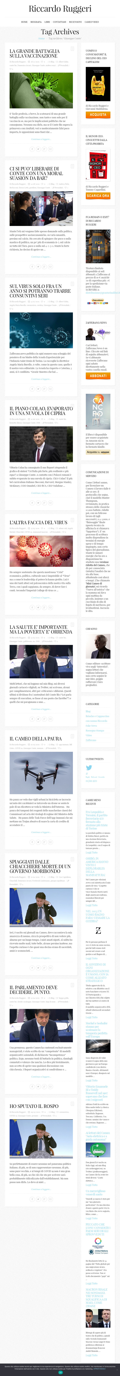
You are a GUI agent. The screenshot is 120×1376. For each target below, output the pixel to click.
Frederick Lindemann (41, 881)
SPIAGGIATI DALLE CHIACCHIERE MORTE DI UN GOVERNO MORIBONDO (40, 866)
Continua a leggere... (41, 139)
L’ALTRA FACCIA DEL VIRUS (38, 522)
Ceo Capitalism (65, 877)
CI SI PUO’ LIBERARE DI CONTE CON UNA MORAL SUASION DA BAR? (36, 173)
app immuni (64, 744)
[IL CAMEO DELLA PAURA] (41, 773)
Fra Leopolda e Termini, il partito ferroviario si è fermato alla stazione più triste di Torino (97, 820)
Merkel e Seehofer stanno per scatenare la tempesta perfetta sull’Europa (96, 1030)
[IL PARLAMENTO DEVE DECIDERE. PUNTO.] (41, 1025)
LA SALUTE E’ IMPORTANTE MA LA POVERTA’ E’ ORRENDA (41, 629)
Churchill (20, 532)
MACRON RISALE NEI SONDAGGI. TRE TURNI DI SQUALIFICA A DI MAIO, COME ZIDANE (96, 1298)
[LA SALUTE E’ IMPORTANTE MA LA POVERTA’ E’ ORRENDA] (41, 661)
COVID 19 (28, 532)
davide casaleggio (24, 1002)
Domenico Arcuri (24, 65)
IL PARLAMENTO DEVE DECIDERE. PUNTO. (33, 989)
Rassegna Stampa (95, 730)
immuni (40, 748)
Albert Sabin (63, 62)
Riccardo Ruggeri (60, 8)
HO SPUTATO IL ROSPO (34, 1106)
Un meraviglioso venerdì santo (95, 1192)
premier (35, 1116)
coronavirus (31, 305)
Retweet (94, 777)
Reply (88, 777)
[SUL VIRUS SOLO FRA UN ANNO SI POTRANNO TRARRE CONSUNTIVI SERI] (41, 330)
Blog (52, 62)
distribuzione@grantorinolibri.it (103, 292)
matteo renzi (51, 65)
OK (61, 1372)
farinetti (13, 423)
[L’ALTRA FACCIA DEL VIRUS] (41, 551)
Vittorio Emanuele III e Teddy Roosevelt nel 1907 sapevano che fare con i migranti (97, 1093)
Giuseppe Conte (38, 65)
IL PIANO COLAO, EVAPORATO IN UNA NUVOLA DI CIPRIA (41, 411)
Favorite (101, 777)
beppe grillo (63, 998)
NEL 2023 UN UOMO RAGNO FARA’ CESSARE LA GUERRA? (97, 916)
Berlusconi (14, 188)
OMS (38, 423)
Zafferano (91, 740)
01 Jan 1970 (91, 780)
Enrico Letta (23, 188)
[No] (117, 1370)
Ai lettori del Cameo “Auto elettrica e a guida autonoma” (98, 1136)
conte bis (13, 65)
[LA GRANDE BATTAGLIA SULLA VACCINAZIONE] (41, 90)
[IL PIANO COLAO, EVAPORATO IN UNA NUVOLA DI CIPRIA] (41, 444)
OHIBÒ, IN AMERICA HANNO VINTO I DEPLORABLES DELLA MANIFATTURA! (97, 867)
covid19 (40, 305)
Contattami (59, 22)
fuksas (19, 423)
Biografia (36, 22)
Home (24, 22)
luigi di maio (50, 1002)
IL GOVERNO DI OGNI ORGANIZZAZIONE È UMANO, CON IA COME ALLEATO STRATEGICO (97, 973)
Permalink (64, 65)
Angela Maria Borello (18, 305)
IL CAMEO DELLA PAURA (36, 739)
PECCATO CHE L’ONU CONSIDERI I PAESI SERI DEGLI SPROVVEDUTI (98, 1229)
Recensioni (75, 22)
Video (89, 735)
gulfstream (27, 641)
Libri (47, 22)
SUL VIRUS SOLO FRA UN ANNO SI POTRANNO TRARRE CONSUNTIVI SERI (40, 291)
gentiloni (32, 188)
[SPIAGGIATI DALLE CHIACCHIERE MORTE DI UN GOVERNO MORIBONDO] (41, 907)
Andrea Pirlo (64, 184)
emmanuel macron (40, 532)
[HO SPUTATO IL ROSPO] (41, 1139)
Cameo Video (92, 22)
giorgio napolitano (58, 881)
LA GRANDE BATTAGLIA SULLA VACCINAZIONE (34, 53)
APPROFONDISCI (99, 1369)
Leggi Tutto (92, 852)
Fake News (91, 725)
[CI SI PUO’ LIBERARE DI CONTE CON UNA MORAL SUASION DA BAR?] (41, 208)
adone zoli (63, 528)
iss (34, 641)
